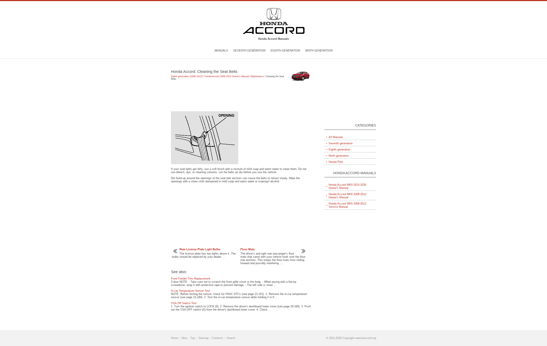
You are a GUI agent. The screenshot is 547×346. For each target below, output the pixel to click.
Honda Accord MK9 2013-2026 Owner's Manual (347, 186)
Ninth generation (318, 50)
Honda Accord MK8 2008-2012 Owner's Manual (347, 196)
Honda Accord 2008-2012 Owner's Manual (227, 76)
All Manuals (336, 137)
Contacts (217, 338)
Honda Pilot (336, 161)
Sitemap (203, 338)
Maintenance (257, 76)
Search (230, 338)
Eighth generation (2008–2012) (187, 76)
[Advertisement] (241, 96)
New (184, 338)
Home (174, 338)
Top (192, 338)
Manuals (221, 50)
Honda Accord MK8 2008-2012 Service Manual (347, 205)
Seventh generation (249, 50)
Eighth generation (285, 50)
